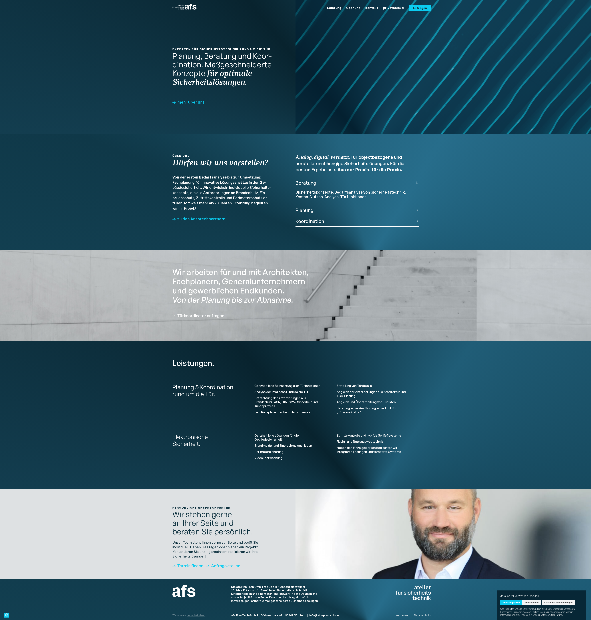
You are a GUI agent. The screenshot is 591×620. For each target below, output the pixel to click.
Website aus (188, 615)
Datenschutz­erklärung (551, 615)
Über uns (353, 8)
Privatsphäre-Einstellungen (558, 602)
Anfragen (420, 8)
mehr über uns (191, 102)
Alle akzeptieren (511, 602)
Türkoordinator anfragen (200, 315)
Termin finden (190, 565)
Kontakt (371, 8)
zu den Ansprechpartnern (201, 219)
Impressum (403, 615)
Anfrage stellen (225, 565)
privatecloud (393, 8)
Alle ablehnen (532, 602)
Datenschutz (422, 615)
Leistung (334, 8)
